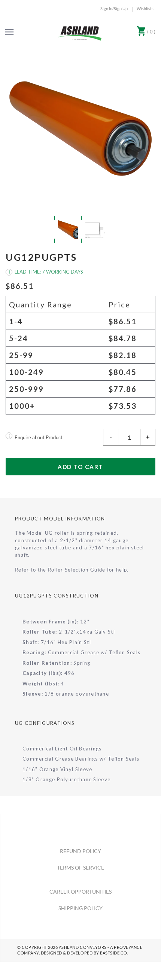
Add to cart (80, 466)
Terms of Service (80, 867)
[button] (80, 128)
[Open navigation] (9, 32)
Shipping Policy (80, 908)
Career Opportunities (80, 891)
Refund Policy (80, 851)
